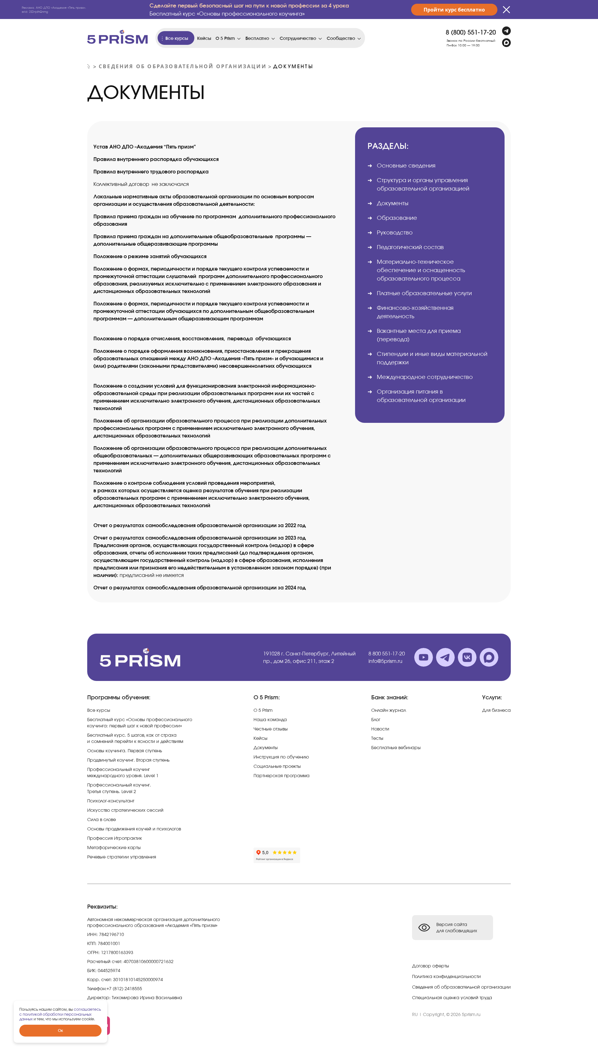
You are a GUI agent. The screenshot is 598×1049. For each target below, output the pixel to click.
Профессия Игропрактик (114, 838)
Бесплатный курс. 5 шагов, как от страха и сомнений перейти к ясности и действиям (135, 738)
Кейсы (204, 38)
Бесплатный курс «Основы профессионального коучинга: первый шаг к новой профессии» (139, 722)
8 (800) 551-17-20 (471, 32)
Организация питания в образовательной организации (421, 395)
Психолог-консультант (110, 800)
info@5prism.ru (385, 661)
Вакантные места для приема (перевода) (419, 335)
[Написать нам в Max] (506, 42)
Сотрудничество (298, 38)
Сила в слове (101, 819)
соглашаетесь (87, 1009)
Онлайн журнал (388, 710)
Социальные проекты (277, 766)
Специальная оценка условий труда (452, 997)
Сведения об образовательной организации (183, 66)
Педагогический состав (410, 246)
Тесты (377, 738)
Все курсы (176, 38)
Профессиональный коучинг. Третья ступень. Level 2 (119, 788)
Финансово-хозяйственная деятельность (415, 311)
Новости (380, 728)
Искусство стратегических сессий (125, 810)
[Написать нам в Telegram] (506, 30)
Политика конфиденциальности (446, 976)
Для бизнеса (496, 710)
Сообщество (341, 38)
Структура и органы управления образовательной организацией (423, 184)
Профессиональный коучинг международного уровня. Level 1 (123, 772)
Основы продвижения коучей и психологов (134, 828)
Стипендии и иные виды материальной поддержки (432, 358)
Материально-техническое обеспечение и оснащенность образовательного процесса (421, 270)
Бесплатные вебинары (396, 747)
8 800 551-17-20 (386, 653)
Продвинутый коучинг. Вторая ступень (128, 760)
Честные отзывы (271, 728)
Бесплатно (257, 38)
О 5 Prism (225, 38)
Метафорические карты (114, 847)
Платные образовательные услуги (424, 293)
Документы (266, 747)
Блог (375, 719)
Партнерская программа (282, 775)
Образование (397, 217)
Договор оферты (430, 965)
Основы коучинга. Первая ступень (124, 750)
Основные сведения (406, 165)
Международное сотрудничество (425, 376)
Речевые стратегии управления (121, 856)
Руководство (395, 232)
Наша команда (270, 719)
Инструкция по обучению (281, 756)
